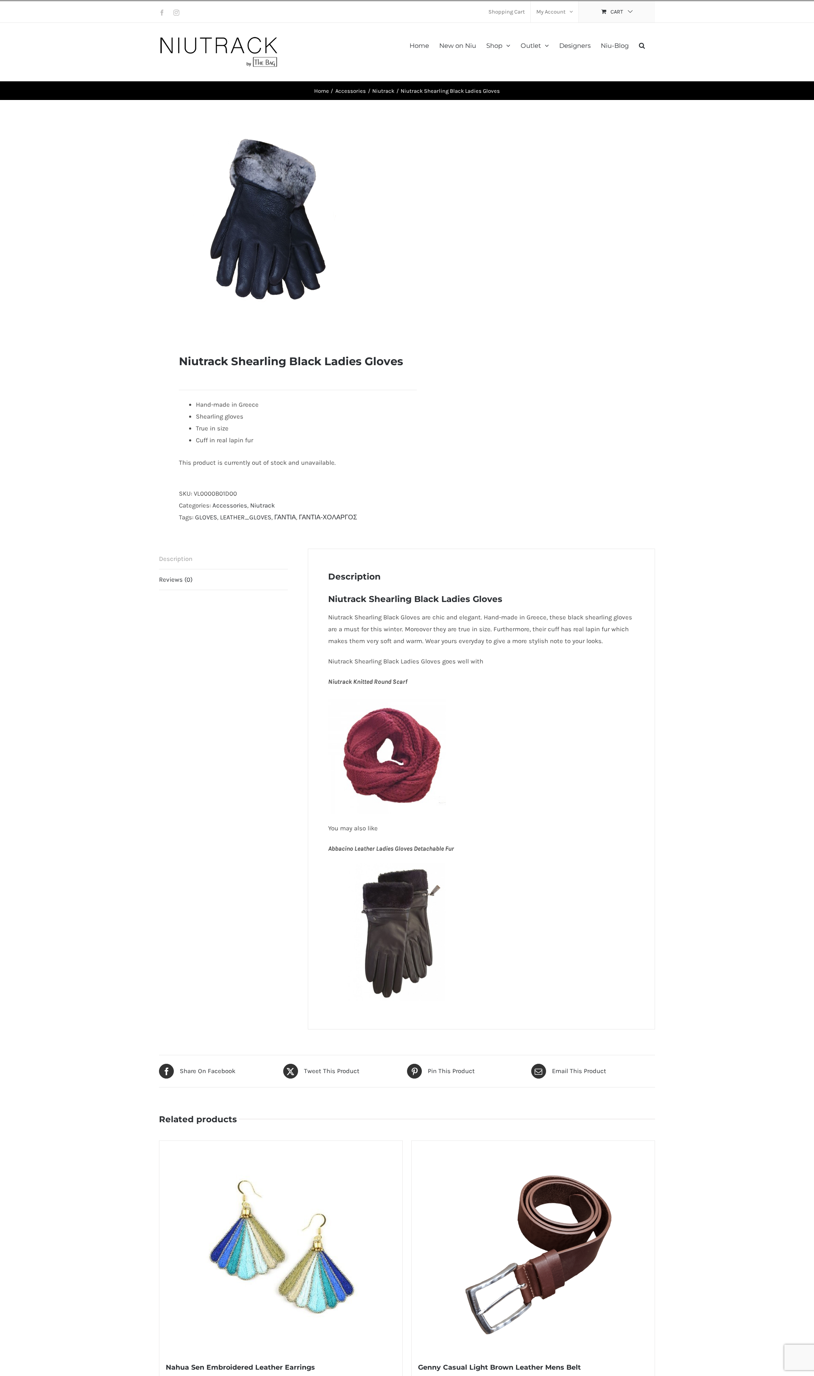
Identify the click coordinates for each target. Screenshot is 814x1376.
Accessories (229, 505)
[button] (642, 45)
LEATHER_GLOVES (245, 517)
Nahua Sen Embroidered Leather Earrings (240, 1367)
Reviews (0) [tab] (175, 579)
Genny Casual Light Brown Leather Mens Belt (499, 1367)
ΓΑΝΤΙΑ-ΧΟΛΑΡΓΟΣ (328, 517)
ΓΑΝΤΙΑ (285, 517)
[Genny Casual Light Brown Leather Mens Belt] (533, 1247)
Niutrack (262, 505)
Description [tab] (175, 559)
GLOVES (206, 517)
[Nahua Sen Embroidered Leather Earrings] (280, 1247)
